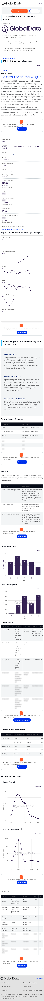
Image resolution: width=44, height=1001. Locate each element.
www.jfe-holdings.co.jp (8, 154)
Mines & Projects (10, 354)
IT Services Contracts (12, 377)
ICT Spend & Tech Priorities (14, 399)
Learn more (34, 11)
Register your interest (19, 11)
